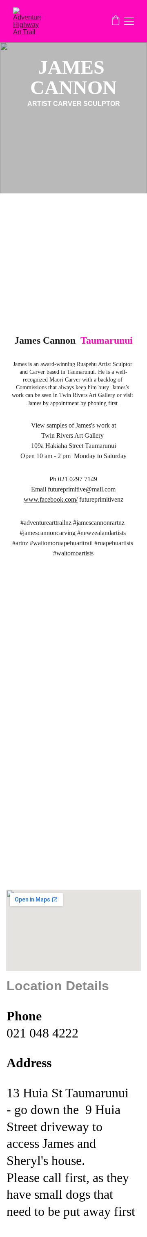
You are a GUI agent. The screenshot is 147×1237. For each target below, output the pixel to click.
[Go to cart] (115, 21)
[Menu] (129, 21)
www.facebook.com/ (51, 499)
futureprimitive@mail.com (82, 489)
